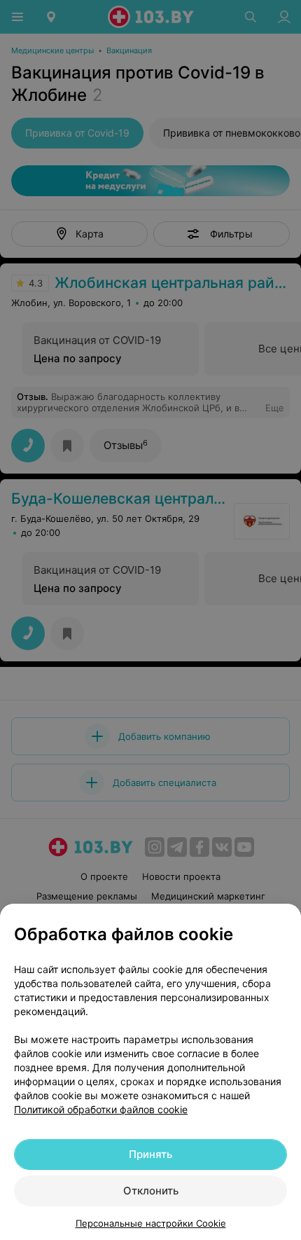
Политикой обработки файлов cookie (101, 1109)
